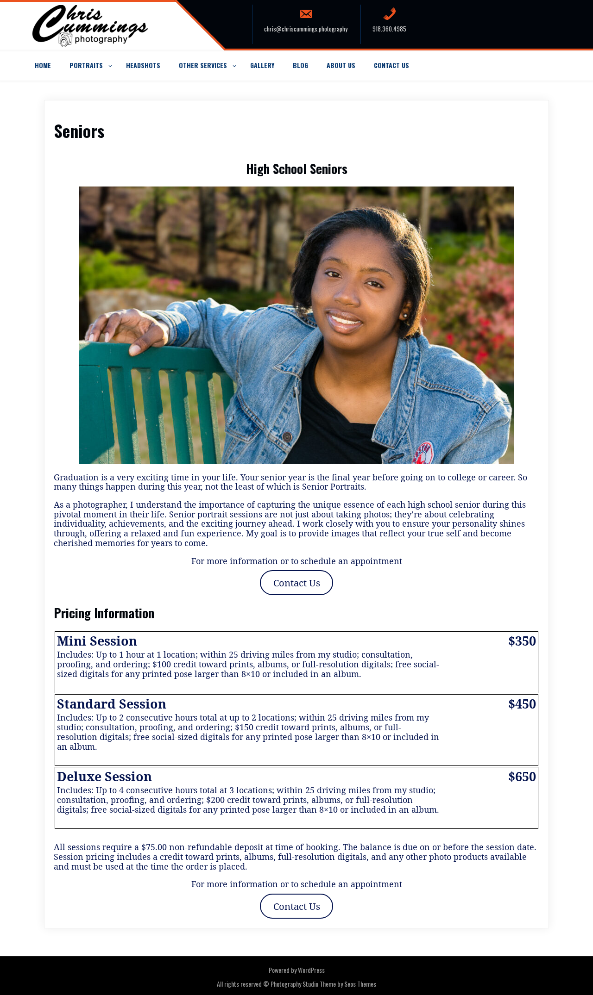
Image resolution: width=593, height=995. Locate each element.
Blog (300, 65)
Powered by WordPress (297, 970)
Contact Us (391, 65)
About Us (341, 65)
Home (43, 65)
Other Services (203, 65)
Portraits (86, 65)
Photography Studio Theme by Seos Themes (323, 984)
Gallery (262, 65)
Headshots (143, 65)
